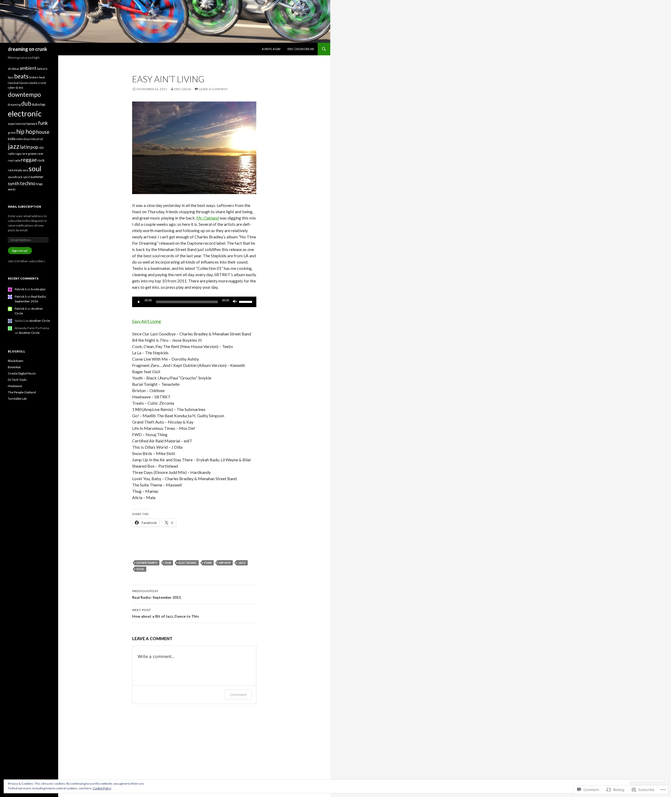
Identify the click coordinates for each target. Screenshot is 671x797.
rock (41, 160)
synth (13, 183)
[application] (194, 302)
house (43, 132)
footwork (31, 123)
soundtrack (15, 177)
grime (12, 132)
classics (24, 82)
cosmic (33, 82)
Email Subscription (24, 206)
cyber (11, 87)
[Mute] (234, 301)
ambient (28, 68)
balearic (42, 68)
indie (11, 138)
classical (13, 82)
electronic (187, 562)
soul (140, 569)
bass (11, 77)
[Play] (139, 301)
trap (39, 183)
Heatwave (15, 386)
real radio (14, 160)
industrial (36, 139)
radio (11, 153)
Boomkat (14, 367)
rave (40, 153)
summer (36, 176)
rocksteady (15, 170)
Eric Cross (182, 89)
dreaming (14, 104)
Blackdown (15, 361)
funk (208, 562)
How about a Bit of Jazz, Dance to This (165, 613)
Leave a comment (213, 89)
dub (168, 562)
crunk (42, 82)
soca (25, 170)
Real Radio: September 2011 (156, 594)
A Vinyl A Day (271, 49)
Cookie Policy (102, 788)
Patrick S (20, 289)
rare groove (29, 153)
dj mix (19, 87)
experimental (17, 123)
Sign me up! (20, 251)
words (11, 189)
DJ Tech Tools (17, 380)
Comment (238, 694)
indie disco (23, 139)
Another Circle (39, 321)
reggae (29, 160)
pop (34, 147)
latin (25, 147)
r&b (41, 147)
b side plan (38, 289)
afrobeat (13, 68)
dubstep (38, 104)
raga (18, 153)
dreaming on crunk (27, 49)
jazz (242, 562)
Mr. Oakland (207, 217)
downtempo (147, 562)
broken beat (37, 77)
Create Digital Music (22, 373)
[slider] (246, 301)
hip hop (225, 562)
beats (21, 76)
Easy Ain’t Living (146, 321)
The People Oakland (22, 392)
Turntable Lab (17, 398)
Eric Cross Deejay (301, 49)
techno (27, 183)
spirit (26, 177)
